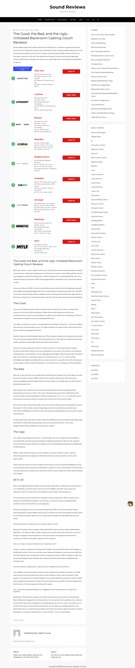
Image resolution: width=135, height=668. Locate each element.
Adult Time (39, 71)
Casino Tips (95, 191)
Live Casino (95, 246)
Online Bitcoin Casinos (99, 117)
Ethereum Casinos (97, 204)
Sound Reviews (67, 7)
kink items (62, 357)
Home (40, 19)
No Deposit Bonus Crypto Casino (102, 56)
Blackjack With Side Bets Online (102, 81)
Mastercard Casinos (98, 254)
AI (98, 19)
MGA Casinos (96, 258)
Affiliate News (96, 137)
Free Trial (71, 95)
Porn (87, 19)
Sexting (73, 19)
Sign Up (71, 71)
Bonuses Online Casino (99, 77)
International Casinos (98, 233)
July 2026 (94, 370)
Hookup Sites (49, 19)
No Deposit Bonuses (98, 271)
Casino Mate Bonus (97, 105)
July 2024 (94, 378)
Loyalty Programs (97, 250)
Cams (81, 19)
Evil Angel (38, 200)
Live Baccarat (95, 241)
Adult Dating (62, 19)
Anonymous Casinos (98, 145)
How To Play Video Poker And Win (103, 35)
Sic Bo (93, 309)
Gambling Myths (96, 221)
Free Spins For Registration (100, 100)
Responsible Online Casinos (100, 89)
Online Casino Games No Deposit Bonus (104, 68)
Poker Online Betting (98, 43)
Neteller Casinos (97, 267)
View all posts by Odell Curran (23, 641)
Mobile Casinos (96, 262)
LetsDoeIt (38, 94)
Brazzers (38, 118)
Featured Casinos (97, 216)
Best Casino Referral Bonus (100, 51)
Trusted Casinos (96, 325)
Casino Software (97, 187)
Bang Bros (39, 139)
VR (93, 19)
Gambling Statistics (98, 225)
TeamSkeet (39, 178)
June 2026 (94, 374)
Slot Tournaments (97, 317)
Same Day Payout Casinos (100, 296)
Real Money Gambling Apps (100, 85)
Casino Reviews (96, 179)
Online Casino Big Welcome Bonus (103, 113)
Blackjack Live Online (98, 39)
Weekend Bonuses (97, 351)
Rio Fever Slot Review (98, 47)
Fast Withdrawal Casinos (99, 212)
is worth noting (64, 396)
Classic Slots (95, 195)
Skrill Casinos (95, 313)
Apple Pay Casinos (97, 149)
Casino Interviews (97, 174)
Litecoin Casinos (96, 237)
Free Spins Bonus (97, 64)
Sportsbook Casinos (98, 321)
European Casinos (97, 208)
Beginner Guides (96, 162)
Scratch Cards (96, 300)
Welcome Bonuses (97, 355)
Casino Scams (96, 183)
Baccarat (94, 153)
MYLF (36, 241)
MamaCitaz (39, 219)
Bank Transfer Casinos (99, 158)
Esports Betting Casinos (99, 200)
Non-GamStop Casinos (99, 275)
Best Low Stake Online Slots (100, 60)
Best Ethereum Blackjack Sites (101, 109)
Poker (93, 283)
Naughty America (41, 157)
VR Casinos (95, 346)
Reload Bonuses (96, 292)
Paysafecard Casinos (98, 279)
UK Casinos (95, 330)
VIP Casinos (95, 338)
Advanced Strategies (98, 132)
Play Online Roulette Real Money (102, 72)
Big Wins (94, 166)
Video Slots (95, 334)
